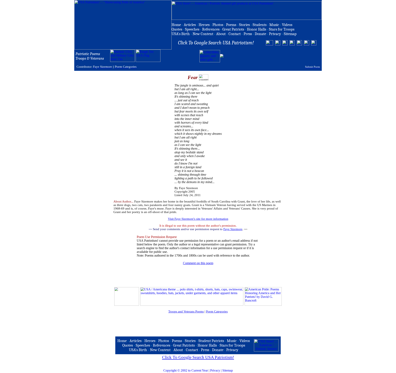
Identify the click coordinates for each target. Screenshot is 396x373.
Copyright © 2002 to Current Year (185, 370)
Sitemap (227, 370)
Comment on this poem (198, 263)
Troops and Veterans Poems (186, 311)
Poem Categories (217, 311)
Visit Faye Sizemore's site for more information (198, 218)
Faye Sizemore (232, 229)
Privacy (215, 370)
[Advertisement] (272, 56)
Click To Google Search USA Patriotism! (198, 357)
